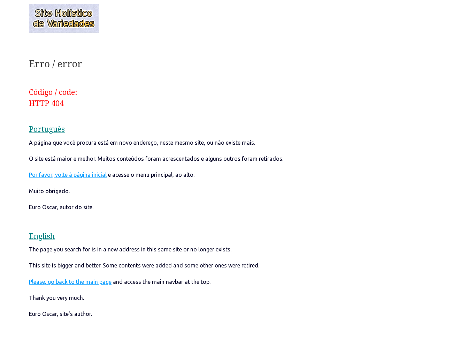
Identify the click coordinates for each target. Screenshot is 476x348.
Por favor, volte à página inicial (68, 175)
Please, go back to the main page (70, 282)
